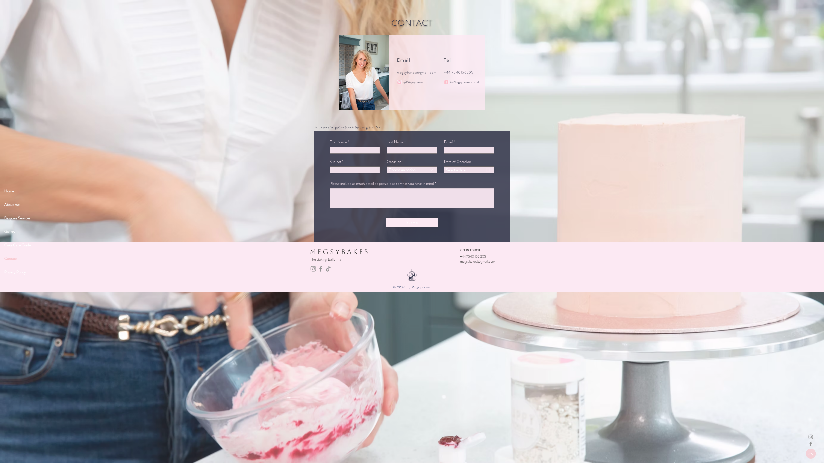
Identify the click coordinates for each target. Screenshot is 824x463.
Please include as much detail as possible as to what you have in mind (382, 183)
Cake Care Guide (17, 245)
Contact (10, 258)
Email (448, 142)
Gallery (9, 231)
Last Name (395, 142)
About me (12, 204)
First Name (338, 142)
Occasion (394, 162)
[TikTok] (328, 268)
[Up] (811, 454)
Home (9, 191)
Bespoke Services (17, 218)
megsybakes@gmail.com (417, 72)
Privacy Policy (15, 272)
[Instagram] (811, 437)
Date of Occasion (457, 162)
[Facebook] (811, 444)
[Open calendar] (488, 170)
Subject (335, 162)
